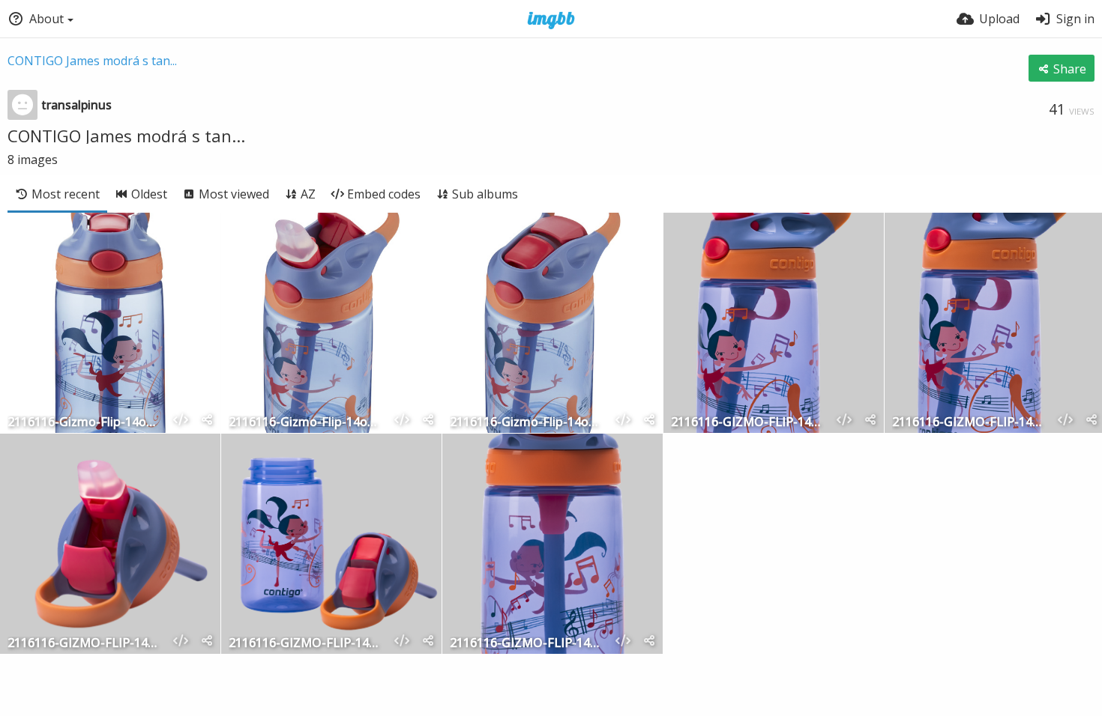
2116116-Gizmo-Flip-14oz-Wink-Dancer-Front (83, 423)
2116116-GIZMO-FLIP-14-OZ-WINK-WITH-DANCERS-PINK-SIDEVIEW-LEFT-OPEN (747, 423)
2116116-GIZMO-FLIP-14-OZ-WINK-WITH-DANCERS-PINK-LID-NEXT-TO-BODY (305, 644)
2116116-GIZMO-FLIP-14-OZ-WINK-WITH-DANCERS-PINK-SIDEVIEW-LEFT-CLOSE (968, 423)
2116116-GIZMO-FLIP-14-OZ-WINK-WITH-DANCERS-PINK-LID (83, 644)
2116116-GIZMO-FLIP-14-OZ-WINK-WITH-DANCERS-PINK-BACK (526, 644)
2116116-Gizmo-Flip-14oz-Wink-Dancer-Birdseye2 (305, 423)
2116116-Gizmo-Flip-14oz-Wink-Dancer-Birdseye (526, 423)
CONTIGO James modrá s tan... (92, 60)
